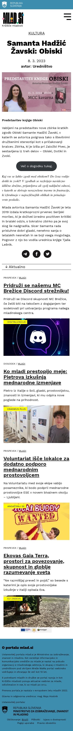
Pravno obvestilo (46, 723)
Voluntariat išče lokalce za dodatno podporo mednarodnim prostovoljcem (36, 467)
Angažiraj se (16, 506)
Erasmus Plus (16, 409)
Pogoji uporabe (25, 723)
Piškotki (35, 719)
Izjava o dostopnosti (54, 719)
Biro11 (25, 719)
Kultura (36, 33)
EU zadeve (14, 598)
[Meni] (67, 16)
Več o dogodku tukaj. (36, 166)
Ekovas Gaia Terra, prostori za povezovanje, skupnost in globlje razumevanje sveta (34, 564)
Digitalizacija (16, 322)
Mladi (22, 277)
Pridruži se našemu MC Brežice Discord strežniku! (36, 288)
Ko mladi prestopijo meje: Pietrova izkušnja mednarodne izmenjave (35, 376)
